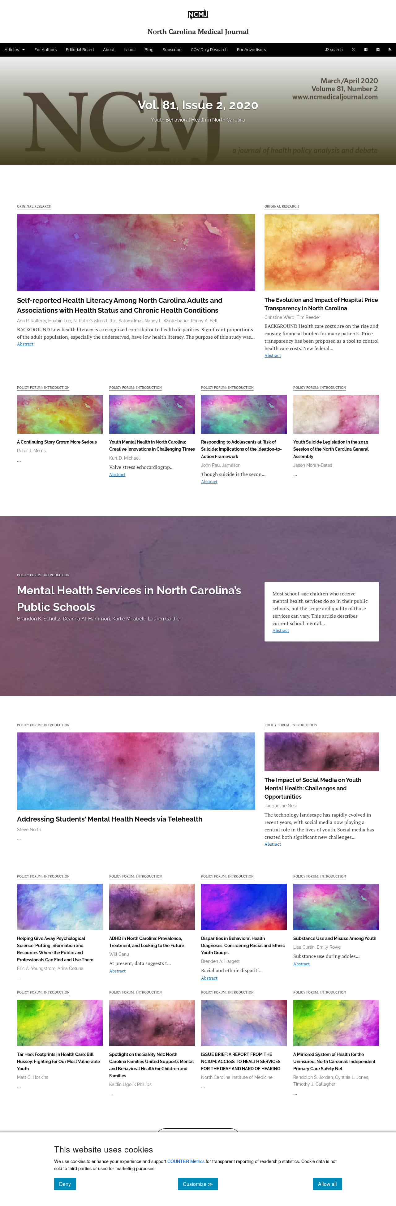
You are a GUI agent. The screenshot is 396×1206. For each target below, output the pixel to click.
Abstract (25, 344)
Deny (67, 1183)
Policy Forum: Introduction (43, 387)
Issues (129, 49)
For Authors (45, 49)
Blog (148, 49)
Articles (12, 49)
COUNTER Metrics (185, 1161)
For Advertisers (251, 49)
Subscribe (172, 49)
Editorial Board (80, 49)
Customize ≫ (200, 1183)
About (108, 49)
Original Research (34, 206)
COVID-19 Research (209, 49)
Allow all (330, 1183)
